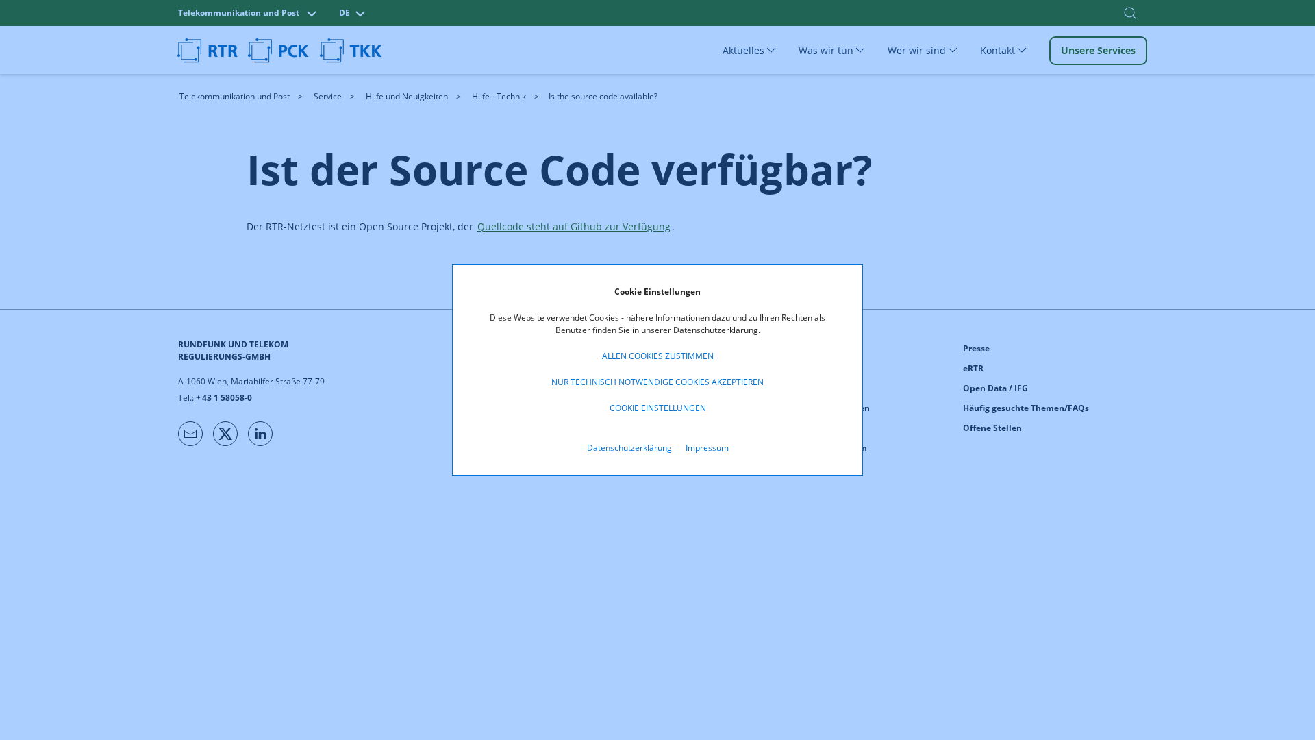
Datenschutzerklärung (629, 448)
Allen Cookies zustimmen (658, 356)
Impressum (707, 448)
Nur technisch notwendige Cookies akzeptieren (657, 382)
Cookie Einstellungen (658, 408)
